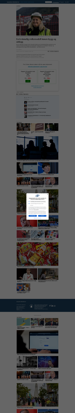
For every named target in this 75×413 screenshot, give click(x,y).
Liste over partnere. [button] (36, 209)
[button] (37, 205)
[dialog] (37, 206)
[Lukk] (47, 194)
